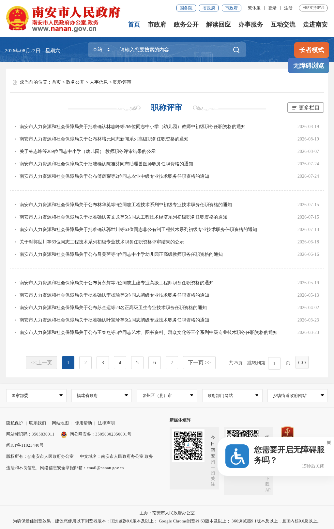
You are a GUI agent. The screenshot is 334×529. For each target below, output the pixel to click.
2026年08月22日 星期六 (32, 50)
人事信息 (99, 82)
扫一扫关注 (213, 473)
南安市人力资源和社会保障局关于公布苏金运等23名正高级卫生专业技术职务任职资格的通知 (113, 307)
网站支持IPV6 (313, 7)
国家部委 (19, 395)
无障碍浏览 (308, 65)
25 (236, 362)
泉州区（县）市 (157, 395)
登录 (272, 8)
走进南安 (315, 24)
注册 (288, 8)
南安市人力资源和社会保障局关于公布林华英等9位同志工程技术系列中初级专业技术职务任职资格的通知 (126, 204)
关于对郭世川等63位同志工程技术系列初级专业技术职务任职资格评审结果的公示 (102, 242)
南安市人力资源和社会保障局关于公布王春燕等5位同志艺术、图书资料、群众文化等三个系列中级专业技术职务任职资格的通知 (149, 332)
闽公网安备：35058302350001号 (100, 434)
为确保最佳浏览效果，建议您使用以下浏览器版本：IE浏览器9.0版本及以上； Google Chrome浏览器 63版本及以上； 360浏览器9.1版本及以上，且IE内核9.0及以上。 (167, 521)
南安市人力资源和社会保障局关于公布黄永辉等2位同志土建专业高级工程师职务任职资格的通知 (117, 282)
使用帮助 (83, 423)
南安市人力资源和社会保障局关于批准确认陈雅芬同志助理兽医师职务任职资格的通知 (106, 163)
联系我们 (37, 423)
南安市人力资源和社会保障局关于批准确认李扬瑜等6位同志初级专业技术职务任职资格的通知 (114, 295)
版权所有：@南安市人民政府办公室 (40, 456)
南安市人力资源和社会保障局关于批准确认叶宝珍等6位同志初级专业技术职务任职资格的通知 (114, 320)
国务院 (186, 8)
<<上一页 (41, 362)
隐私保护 (14, 423)
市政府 (231, 8)
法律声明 (106, 423)
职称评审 (122, 82)
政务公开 (186, 24)
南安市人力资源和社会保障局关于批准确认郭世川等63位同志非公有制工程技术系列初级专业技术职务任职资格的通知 (138, 229)
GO (302, 362)
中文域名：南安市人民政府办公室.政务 (116, 456)
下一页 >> (199, 362)
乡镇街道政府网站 (290, 395)
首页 (134, 24)
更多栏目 (309, 107)
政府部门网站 (220, 395)
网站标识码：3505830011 (30, 434)
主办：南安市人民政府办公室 (167, 512)
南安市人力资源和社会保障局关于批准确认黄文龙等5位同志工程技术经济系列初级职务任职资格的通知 (123, 217)
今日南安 (213, 446)
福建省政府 (87, 395)
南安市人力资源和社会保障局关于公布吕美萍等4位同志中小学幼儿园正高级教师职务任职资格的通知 (121, 254)
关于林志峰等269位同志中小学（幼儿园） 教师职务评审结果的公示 (88, 151)
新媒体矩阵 (180, 420)
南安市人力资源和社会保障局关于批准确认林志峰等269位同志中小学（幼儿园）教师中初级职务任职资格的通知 (133, 126)
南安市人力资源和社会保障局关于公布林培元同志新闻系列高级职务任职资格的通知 (104, 139)
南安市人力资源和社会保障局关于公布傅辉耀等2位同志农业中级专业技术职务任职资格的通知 (114, 176)
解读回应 (218, 24)
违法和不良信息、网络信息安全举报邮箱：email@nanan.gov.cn (65, 467)
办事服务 (250, 24)
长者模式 (311, 49)
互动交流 (283, 24)
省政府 (209, 8)
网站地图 (60, 423)
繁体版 (254, 8)
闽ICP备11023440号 (25, 445)
